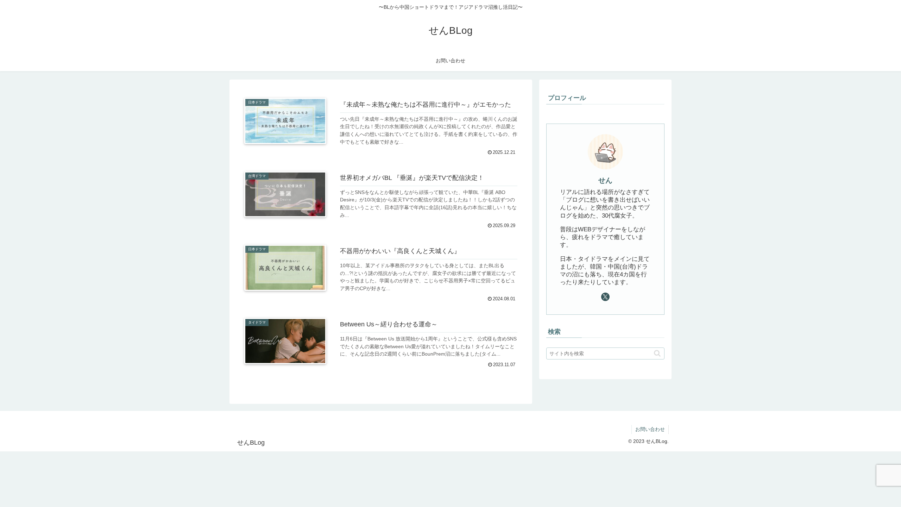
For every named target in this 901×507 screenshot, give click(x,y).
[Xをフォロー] (605, 297)
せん (605, 180)
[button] (657, 353)
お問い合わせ (650, 429)
